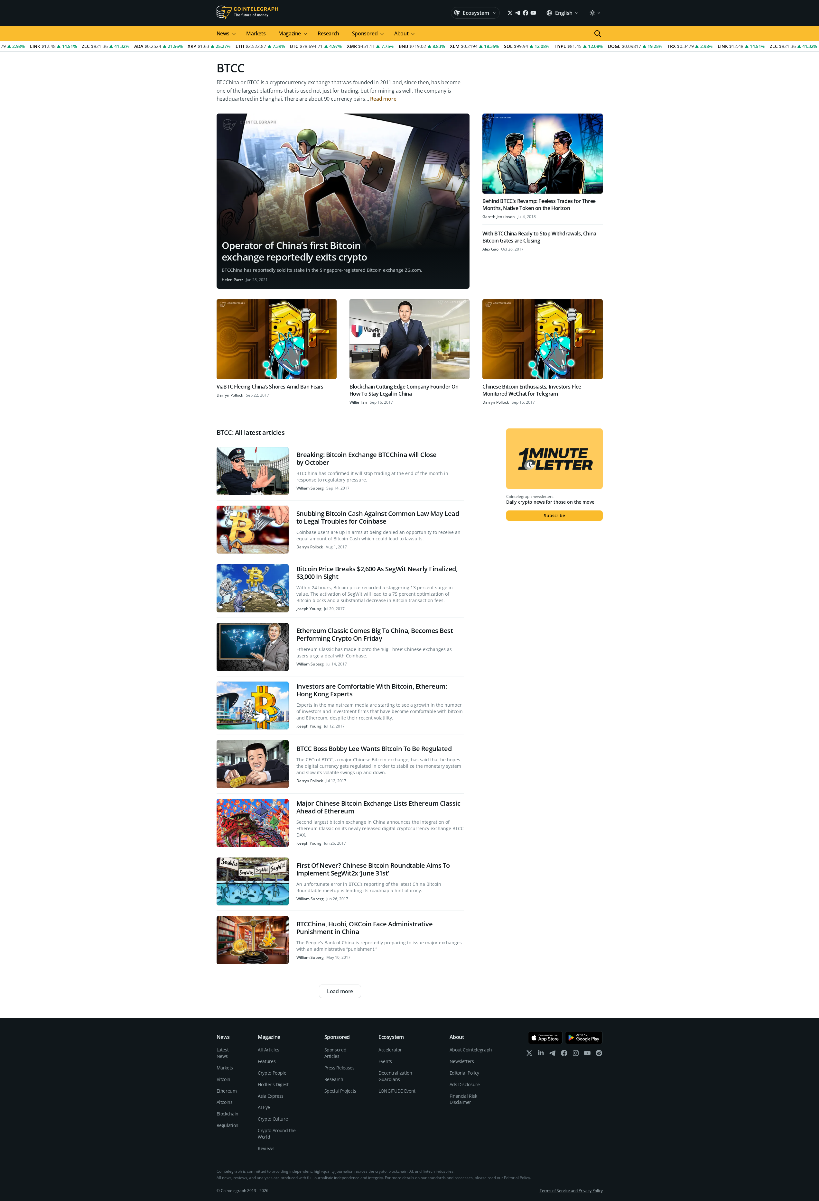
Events (385, 1061)
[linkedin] (541, 1054)
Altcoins (225, 1102)
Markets (255, 33)
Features (266, 1061)
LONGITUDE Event (396, 1091)
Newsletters (462, 1061)
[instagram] (576, 1054)
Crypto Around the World (277, 1133)
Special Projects (340, 1091)
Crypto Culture (273, 1119)
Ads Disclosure (465, 1084)
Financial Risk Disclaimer (463, 1099)
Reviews (266, 1148)
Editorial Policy (464, 1073)
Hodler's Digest (273, 1084)
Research (328, 33)
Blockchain (228, 1114)
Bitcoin (224, 1079)
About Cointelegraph (471, 1050)
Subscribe (554, 515)
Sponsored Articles (335, 1053)
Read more (383, 98)
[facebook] (564, 1054)
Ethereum (227, 1091)
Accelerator (390, 1050)
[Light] (595, 13)
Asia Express (271, 1096)
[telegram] (552, 1054)
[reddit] (599, 1054)
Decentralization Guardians (395, 1076)
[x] (529, 1054)
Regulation (228, 1125)
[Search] (597, 33)
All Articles (268, 1050)
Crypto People (272, 1073)
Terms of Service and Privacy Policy (571, 1190)
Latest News (223, 1053)
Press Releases (339, 1068)
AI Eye (264, 1107)
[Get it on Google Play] (584, 1037)
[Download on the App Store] (545, 1037)
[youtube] (587, 1054)
